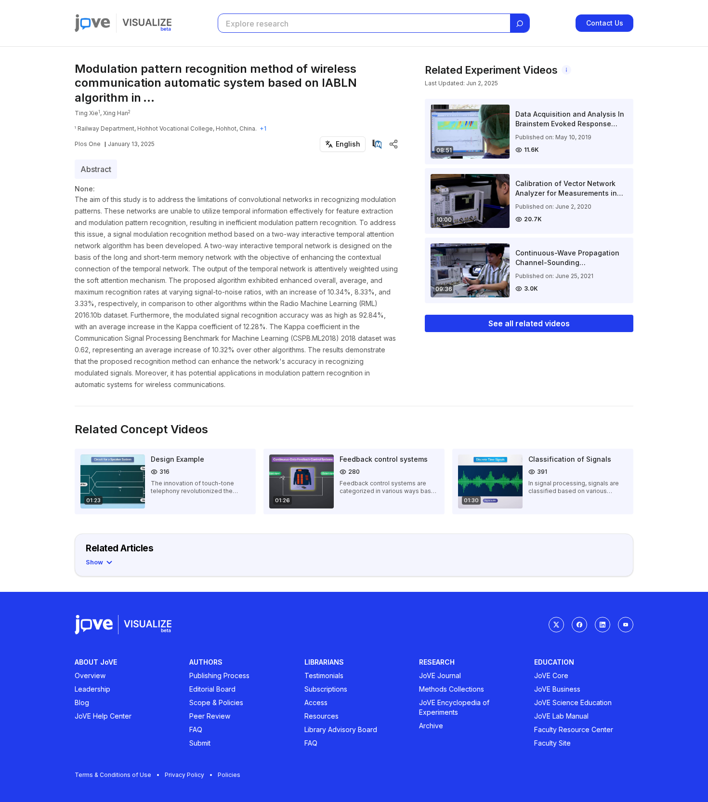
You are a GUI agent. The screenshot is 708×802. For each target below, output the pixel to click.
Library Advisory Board (340, 729)
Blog (82, 702)
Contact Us (604, 23)
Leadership (92, 689)
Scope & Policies (216, 702)
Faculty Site (552, 743)
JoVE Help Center (103, 716)
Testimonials (323, 675)
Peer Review (209, 716)
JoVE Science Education (573, 702)
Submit (199, 743)
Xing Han (115, 113)
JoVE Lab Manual (561, 716)
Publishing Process (219, 675)
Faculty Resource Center (573, 729)
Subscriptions (325, 689)
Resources (321, 716)
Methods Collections (451, 689)
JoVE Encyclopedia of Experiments (454, 707)
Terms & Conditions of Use (113, 774)
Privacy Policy (184, 774)
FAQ (195, 729)
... (149, 98)
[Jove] (92, 23)
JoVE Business (557, 689)
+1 (263, 128)
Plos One (88, 143)
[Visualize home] (146, 23)
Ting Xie (86, 113)
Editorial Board (212, 689)
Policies (229, 774)
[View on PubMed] (377, 144)
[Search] (519, 23)
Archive (431, 726)
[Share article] (393, 144)
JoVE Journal (440, 675)
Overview (90, 675)
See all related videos (529, 323)
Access (316, 702)
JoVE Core (551, 675)
